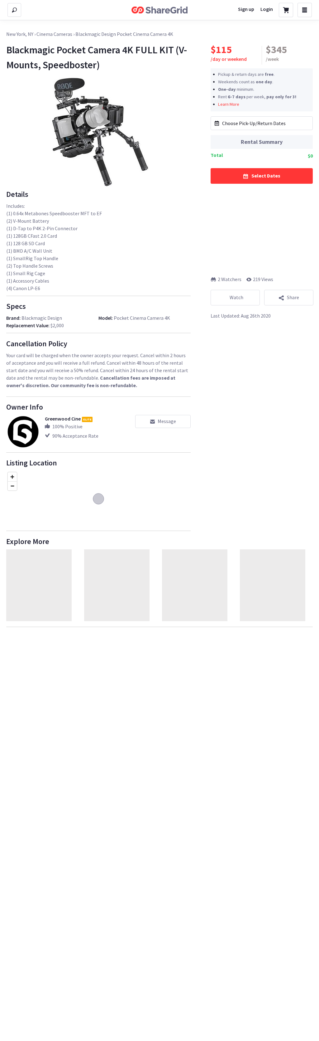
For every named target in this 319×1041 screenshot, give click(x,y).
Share (293, 297)
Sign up (246, 9)
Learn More (228, 104)
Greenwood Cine (63, 419)
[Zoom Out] (12, 485)
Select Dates (265, 176)
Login (266, 9)
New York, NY (19, 34)
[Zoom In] (12, 476)
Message (167, 421)
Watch (236, 297)
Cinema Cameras (54, 34)
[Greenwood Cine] (23, 432)
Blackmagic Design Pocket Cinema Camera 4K (124, 34)
